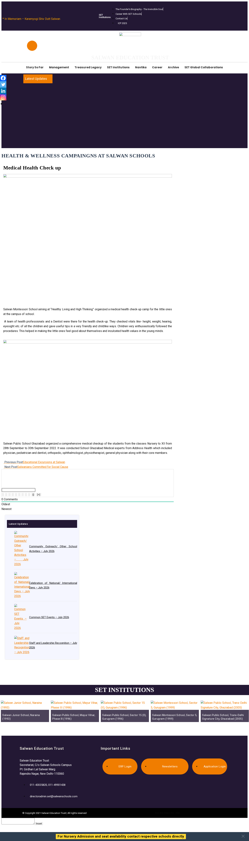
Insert (39, 823)
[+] (38, 494)
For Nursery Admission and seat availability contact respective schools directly (121, 836)
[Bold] (3, 494)
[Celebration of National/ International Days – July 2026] (20, 585)
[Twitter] (3, 84)
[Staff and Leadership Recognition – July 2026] (20, 645)
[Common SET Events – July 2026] (20, 617)
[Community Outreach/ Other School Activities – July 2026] (20, 548)
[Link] (29, 494)
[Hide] (1, 103)
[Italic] (6, 494)
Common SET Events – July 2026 (49, 617)
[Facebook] (3, 78)
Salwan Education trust (130, 57)
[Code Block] (26, 494)
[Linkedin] (3, 91)
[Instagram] (3, 97)
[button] (243, 836)
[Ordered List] (16, 494)
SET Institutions (105, 16)
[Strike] (12, 494)
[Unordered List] (19, 494)
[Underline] (9, 494)
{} (33, 494)
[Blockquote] (22, 494)
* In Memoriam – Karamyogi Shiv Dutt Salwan (31, 19)
